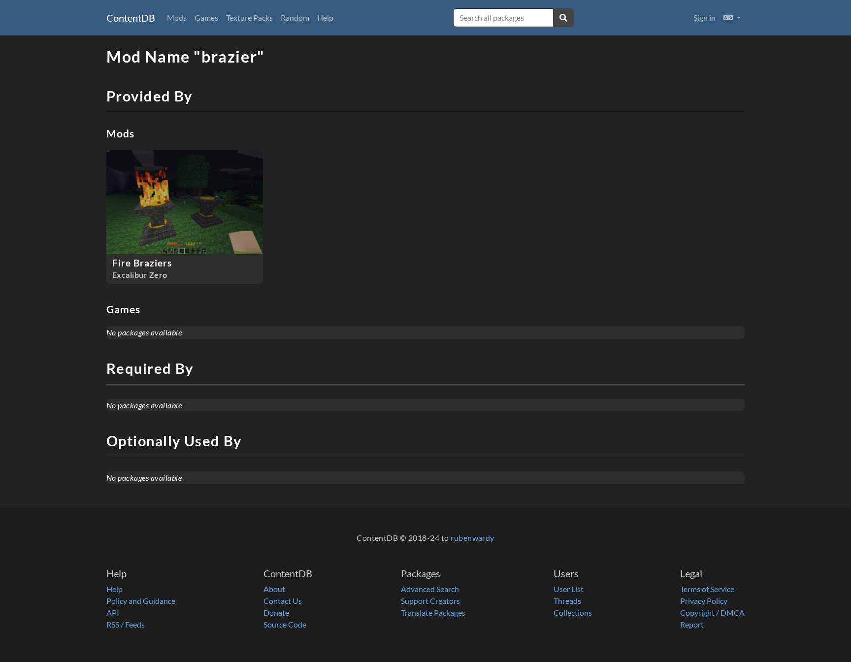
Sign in (704, 17)
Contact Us (282, 600)
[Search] (563, 17)
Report (692, 624)
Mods (177, 17)
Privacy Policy (703, 600)
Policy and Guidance (140, 600)
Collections (573, 612)
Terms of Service (707, 589)
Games (206, 17)
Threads (567, 600)
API (112, 612)
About (274, 589)
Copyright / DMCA (712, 612)
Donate (276, 612)
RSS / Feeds (125, 624)
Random (295, 17)
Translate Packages (433, 612)
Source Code (284, 624)
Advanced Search (430, 589)
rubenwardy (472, 537)
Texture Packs (249, 17)
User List (569, 589)
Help (325, 17)
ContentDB (130, 18)
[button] (732, 18)
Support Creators (430, 600)
